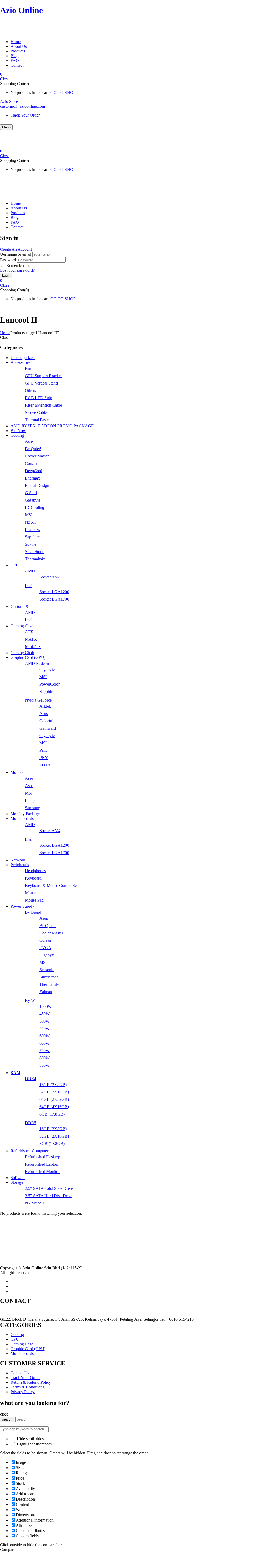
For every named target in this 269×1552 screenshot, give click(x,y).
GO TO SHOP (63, 92)
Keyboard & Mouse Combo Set (51, 885)
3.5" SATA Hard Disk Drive (48, 1195)
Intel (28, 585)
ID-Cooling (34, 507)
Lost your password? (17, 270)
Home (5, 332)
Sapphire (32, 537)
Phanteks (32, 529)
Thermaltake (35, 559)
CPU (15, 565)
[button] (134, 74)
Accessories (20, 362)
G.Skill (31, 493)
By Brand (33, 912)
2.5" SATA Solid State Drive (49, 1188)
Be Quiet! (33, 448)
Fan (28, 368)
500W (44, 1021)
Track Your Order (25, 115)
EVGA (45, 947)
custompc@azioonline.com (22, 106)
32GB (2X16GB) (54, 1092)
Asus (29, 441)
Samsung (32, 808)
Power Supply (22, 906)
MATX (31, 639)
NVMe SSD (35, 1203)
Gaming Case (22, 626)
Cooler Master (37, 456)
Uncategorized (23, 357)
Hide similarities (30, 1439)
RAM (15, 1072)
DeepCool (33, 471)
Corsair (31, 463)
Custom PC (20, 606)
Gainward (47, 728)
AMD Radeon (37, 663)
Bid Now (18, 430)
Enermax (32, 478)
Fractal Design (37, 485)
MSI (28, 515)
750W (44, 1050)
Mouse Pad (34, 900)
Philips (30, 800)
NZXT (31, 522)
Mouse (30, 893)
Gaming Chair (22, 652)
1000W (45, 1006)
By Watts (32, 1000)
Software (18, 1177)
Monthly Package (25, 814)
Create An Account (16, 249)
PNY (43, 757)
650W (44, 1043)
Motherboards (22, 818)
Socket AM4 (49, 577)
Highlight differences (34, 1444)
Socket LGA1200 (54, 592)
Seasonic (46, 969)
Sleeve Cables (36, 412)
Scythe (30, 544)
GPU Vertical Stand (41, 383)
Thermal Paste (37, 420)
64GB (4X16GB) (54, 1106)
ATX (29, 632)
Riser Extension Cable (43, 405)
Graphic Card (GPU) (28, 657)
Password (8, 259)
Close (4, 79)
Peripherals (20, 864)
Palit (43, 750)
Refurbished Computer (29, 1151)
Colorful (46, 721)
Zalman (45, 992)
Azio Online (21, 10)
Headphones (35, 871)
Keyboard (33, 878)
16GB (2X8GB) (53, 1084)
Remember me (18, 265)
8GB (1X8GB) (52, 1114)
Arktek (45, 706)
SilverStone (34, 551)
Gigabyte (32, 500)
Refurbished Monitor (42, 1171)
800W (44, 1058)
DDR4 (30, 1078)
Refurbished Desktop (42, 1157)
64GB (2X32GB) (54, 1099)
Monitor (17, 772)
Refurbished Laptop (41, 1164)
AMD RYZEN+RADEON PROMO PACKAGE (52, 426)
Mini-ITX (33, 646)
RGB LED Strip (38, 398)
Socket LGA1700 (54, 599)
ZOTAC (46, 765)
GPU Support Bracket (43, 375)
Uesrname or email (15, 254)
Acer (29, 778)
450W (44, 1014)
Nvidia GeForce (38, 700)
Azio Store (9, 101)
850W (44, 1065)
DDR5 (30, 1122)
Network (18, 860)
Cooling (17, 435)
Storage (17, 1182)
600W (44, 1036)
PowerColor (49, 684)
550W (44, 1028)
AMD (30, 571)
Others (30, 390)
